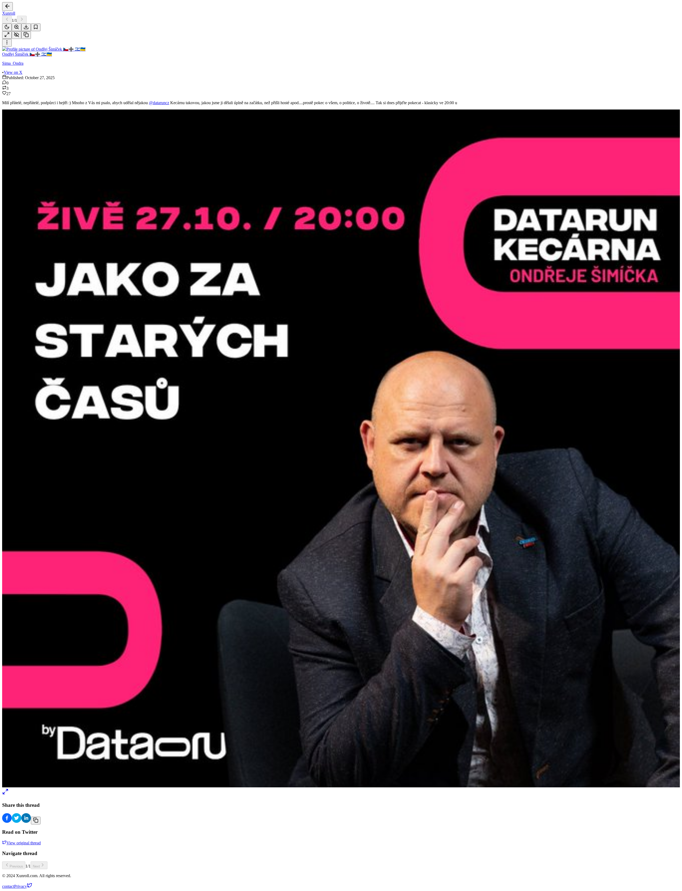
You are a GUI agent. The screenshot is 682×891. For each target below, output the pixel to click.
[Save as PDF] (26, 27)
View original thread (23, 843)
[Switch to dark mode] (7, 27)
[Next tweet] (22, 19)
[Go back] (7, 6)
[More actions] (7, 43)
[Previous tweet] (7, 19)
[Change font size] (16, 27)
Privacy (20, 886)
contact (8, 886)
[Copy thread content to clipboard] (35, 820)
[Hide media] (16, 35)
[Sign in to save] (35, 27)
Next (36, 866)
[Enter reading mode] (7, 35)
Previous (16, 866)
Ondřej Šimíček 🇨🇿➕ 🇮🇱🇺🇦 (27, 54)
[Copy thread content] (26, 35)
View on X (13, 72)
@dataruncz (159, 102)
